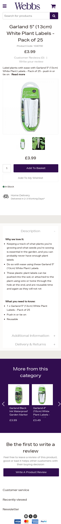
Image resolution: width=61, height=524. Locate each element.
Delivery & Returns (30, 344)
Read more (18, 74)
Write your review (31, 61)
